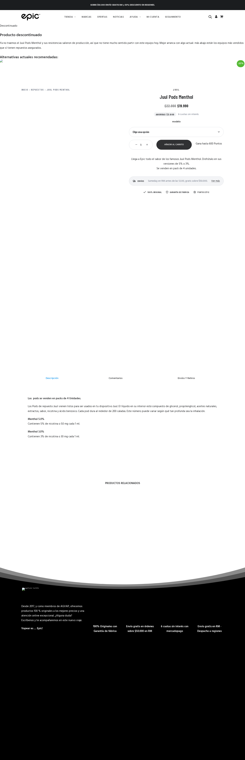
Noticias (118, 17)
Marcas (86, 17)
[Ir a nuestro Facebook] (46, 739)
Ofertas (102, 17)
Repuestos (37, 89)
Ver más (215, 181)
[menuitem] (70, 17)
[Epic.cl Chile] (30, 16)
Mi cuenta (153, 17)
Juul (176, 89)
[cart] (221, 17)
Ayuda (134, 17)
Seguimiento (173, 17)
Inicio (24, 89)
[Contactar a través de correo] (25, 739)
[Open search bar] (210, 17)
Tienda (68, 17)
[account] (216, 17)
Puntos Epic (203, 192)
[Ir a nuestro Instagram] (57, 739)
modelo (176, 122)
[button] (135, 144)
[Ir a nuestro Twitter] (67, 739)
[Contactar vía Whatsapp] (35, 739)
